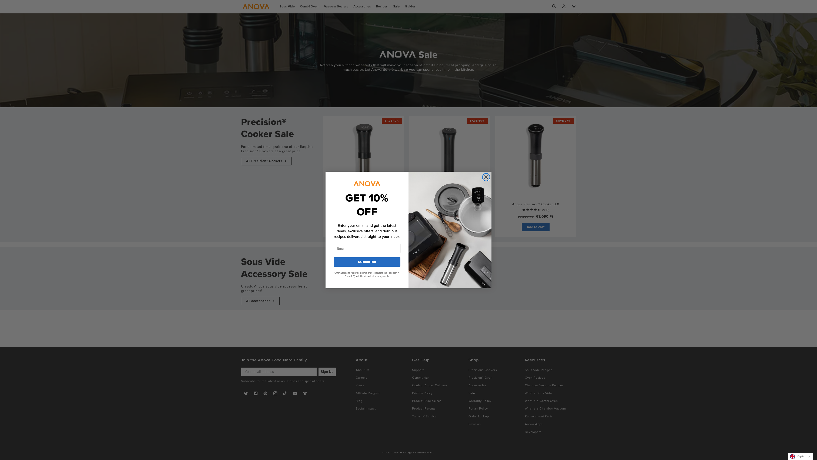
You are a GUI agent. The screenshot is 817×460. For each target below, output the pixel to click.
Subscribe (367, 261)
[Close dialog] (486, 177)
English (801, 456)
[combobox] (800, 456)
